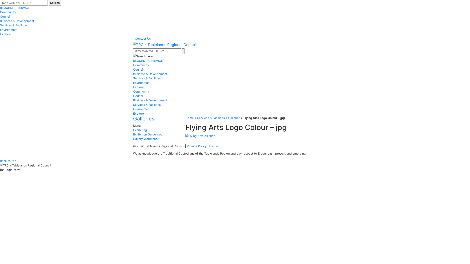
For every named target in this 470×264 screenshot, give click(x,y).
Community (8, 12)
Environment (8, 30)
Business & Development (17, 21)
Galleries (234, 118)
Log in (213, 146)
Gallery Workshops (146, 139)
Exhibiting (140, 130)
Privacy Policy (197, 146)
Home (189, 118)
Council (5, 16)
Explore (5, 34)
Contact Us (143, 38)
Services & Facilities (14, 25)
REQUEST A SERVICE (15, 8)
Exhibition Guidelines (147, 134)
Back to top (8, 161)
